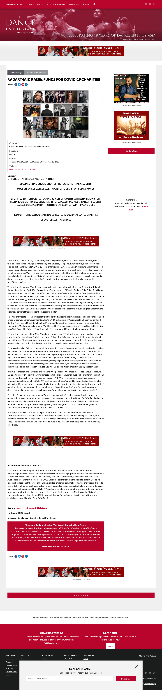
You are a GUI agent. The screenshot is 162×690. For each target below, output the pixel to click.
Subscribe (125, 678)
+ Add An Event (131, 151)
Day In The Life (11, 665)
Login (86, 4)
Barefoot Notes (11, 672)
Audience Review (91, 534)
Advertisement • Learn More (81, 58)
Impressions (10, 659)
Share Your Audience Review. (56, 546)
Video (8, 675)
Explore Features (14, 4)
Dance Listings (35, 4)
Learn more (54, 643)
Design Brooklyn (150, 684)
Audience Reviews (56, 4)
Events (23, 659)
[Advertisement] (131, 178)
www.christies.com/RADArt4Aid (22, 169)
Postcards (9, 662)
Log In (85, 659)
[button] (93, 4)
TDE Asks (9, 668)
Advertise (74, 4)
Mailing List (45, 659)
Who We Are (69, 659)
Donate (110, 646)
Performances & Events (36, 72)
